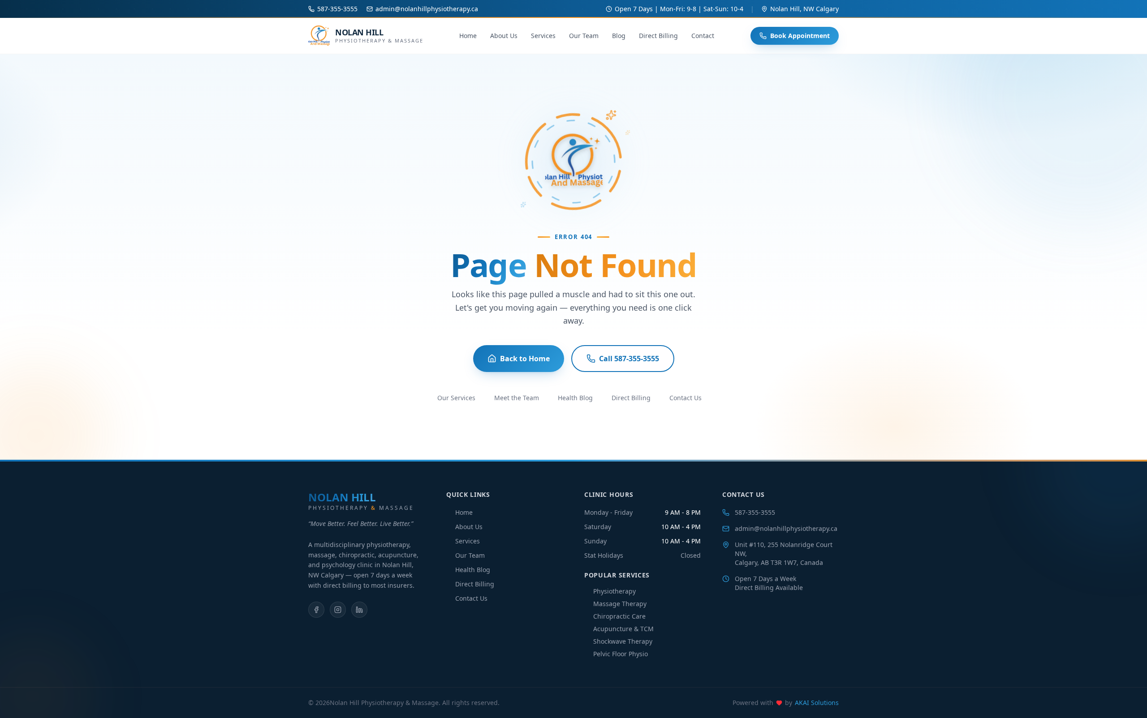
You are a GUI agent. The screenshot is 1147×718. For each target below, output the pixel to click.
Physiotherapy (614, 591)
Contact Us (685, 397)
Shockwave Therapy (622, 641)
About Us (503, 35)
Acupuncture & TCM (623, 628)
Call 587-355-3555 (629, 358)
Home (468, 35)
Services (543, 35)
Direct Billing (658, 35)
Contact (702, 35)
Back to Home (525, 358)
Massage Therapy (620, 603)
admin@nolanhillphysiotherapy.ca (786, 528)
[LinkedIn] (359, 610)
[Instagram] (338, 610)
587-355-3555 (755, 512)
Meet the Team (516, 397)
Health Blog (575, 397)
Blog (618, 35)
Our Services (456, 397)
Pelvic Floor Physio (620, 654)
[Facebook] (316, 610)
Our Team (584, 35)
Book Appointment (800, 35)
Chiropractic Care (619, 616)
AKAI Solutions (817, 702)
